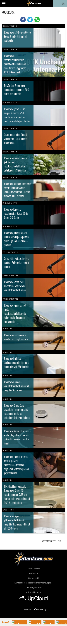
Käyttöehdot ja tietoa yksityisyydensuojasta (33, 583)
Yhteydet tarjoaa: (33, 592)
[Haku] (56, 3)
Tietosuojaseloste (33, 587)
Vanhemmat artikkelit (51, 541)
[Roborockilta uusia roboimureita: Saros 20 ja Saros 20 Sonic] (33, 213)
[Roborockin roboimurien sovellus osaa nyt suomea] (33, 338)
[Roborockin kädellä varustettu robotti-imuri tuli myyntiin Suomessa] (33, 385)
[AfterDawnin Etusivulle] (33, 3)
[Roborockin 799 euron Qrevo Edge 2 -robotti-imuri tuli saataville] (33, 36)
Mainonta (33, 573)
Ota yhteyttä (33, 578)
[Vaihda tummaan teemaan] (63, 3)
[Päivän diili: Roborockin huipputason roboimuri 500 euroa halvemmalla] (33, 89)
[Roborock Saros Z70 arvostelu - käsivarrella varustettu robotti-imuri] (33, 285)
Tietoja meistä (33, 569)
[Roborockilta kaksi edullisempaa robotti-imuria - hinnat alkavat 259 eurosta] (33, 362)
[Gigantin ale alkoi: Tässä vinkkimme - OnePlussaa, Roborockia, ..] (33, 138)
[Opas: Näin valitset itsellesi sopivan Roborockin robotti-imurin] (33, 262)
